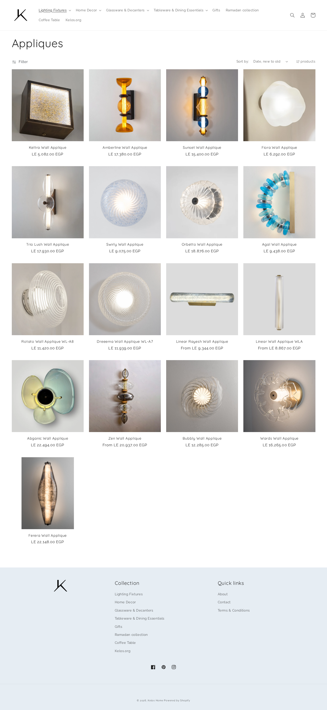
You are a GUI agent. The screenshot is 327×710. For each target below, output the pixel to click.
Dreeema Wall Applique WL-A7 (125, 341)
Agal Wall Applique (279, 244)
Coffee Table (125, 643)
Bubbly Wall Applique (202, 438)
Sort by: (242, 61)
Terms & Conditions (234, 610)
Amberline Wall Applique (125, 147)
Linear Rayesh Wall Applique (202, 341)
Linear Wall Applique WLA (279, 341)
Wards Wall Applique (279, 438)
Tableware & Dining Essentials (139, 618)
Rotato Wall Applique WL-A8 (47, 341)
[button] (54, 10)
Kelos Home (155, 700)
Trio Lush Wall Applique (47, 244)
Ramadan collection (131, 635)
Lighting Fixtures (129, 594)
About (223, 594)
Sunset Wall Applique (202, 147)
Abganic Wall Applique (47, 438)
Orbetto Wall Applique (202, 244)
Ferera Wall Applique (47, 535)
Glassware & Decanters (134, 610)
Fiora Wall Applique (279, 147)
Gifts (118, 626)
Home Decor (125, 602)
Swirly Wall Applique (124, 244)
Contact (224, 602)
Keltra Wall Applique (48, 147)
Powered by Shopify (177, 700)
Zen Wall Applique (124, 438)
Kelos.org (123, 651)
